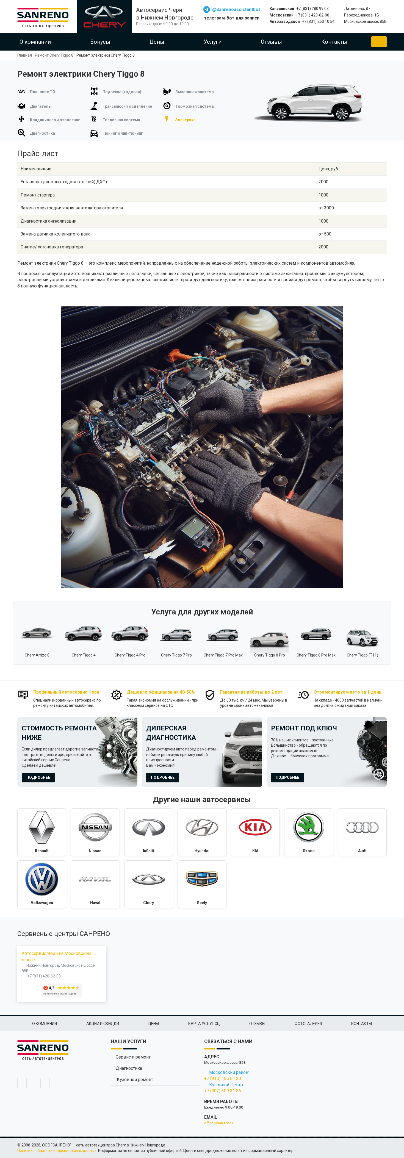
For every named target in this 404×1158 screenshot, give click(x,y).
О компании (35, 41)
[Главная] (44, 16)
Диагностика (129, 1068)
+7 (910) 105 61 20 (222, 1078)
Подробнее (38, 777)
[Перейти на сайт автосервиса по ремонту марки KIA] (255, 832)
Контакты (334, 41)
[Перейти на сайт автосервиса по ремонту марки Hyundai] (202, 832)
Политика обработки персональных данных (56, 1150)
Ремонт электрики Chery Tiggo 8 (105, 55)
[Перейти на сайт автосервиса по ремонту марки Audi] (362, 832)
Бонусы (100, 41)
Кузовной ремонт (134, 1079)
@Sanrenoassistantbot (236, 9)
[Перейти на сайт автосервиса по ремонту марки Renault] (42, 832)
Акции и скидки (102, 1023)
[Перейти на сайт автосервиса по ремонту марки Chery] (148, 884)
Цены (157, 41)
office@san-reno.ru (220, 1123)
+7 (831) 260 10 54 (318, 21)
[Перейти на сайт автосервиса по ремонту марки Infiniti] (148, 832)
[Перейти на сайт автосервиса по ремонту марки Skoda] (308, 832)
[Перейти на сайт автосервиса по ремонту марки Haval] (95, 884)
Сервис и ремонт (133, 1057)
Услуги (213, 41)
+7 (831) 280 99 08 (312, 8)
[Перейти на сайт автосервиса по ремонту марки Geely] (202, 884)
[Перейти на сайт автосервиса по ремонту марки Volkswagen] (42, 884)
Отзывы (271, 41)
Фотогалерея (308, 1023)
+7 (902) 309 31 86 (222, 1090)
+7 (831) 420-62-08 (312, 15)
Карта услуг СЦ (204, 1023)
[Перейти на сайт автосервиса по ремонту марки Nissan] (95, 832)
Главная (24, 55)
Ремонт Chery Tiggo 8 (54, 55)
